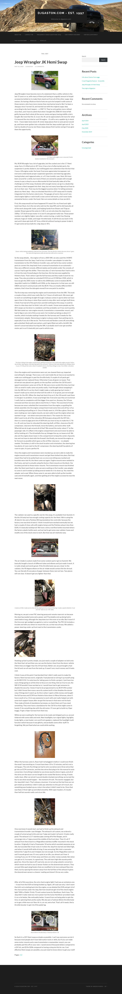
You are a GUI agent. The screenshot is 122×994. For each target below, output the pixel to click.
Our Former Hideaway (72, 34)
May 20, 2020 (19, 66)
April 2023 (85, 124)
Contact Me (29, 34)
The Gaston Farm (21, 40)
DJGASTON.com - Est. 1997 (61, 13)
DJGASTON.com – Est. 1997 (28, 986)
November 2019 (87, 132)
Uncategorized (86, 148)
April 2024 (85, 120)
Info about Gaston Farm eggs (91, 77)
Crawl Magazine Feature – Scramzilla (93, 81)
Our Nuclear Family (91, 34)
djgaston (29, 66)
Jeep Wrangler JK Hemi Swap (41, 62)
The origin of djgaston (88, 88)
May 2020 (85, 128)
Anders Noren (98, 986)
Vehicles (33, 40)
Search (84, 56)
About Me (18, 34)
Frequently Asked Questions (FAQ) (49, 34)
